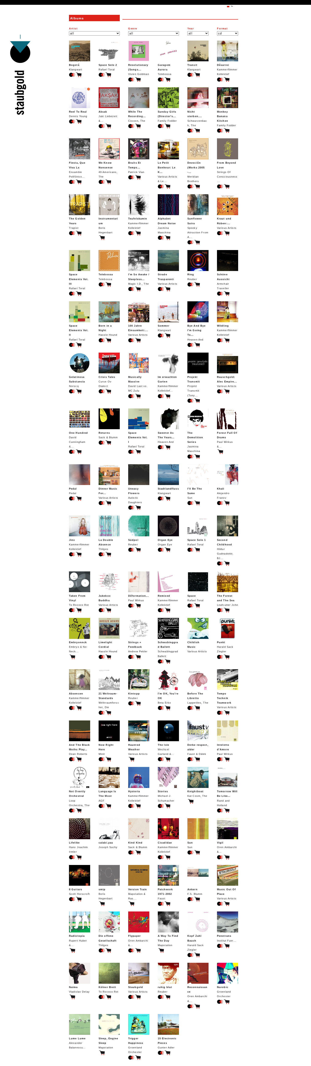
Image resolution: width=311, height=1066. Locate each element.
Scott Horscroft (79, 891)
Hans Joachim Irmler (78, 847)
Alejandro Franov (223, 493)
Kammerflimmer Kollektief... (168, 384)
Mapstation (168, 940)
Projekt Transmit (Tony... (193, 386)
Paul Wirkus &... (227, 439)
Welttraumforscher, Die (109, 700)
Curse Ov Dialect (107, 381)
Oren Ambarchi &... (227, 847)
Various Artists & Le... (167, 172)
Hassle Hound (108, 330)
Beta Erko (168, 698)
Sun (194, 493)
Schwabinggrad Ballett (168, 649)
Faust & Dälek (197, 749)
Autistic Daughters (135, 495)
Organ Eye (165, 542)
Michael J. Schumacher (166, 796)
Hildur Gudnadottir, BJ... (225, 549)
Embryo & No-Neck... (78, 647)
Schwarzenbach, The (197, 118)
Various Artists (227, 223)
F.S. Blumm (194, 891)
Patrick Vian (136, 167)
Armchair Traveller (223, 281)
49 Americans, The (108, 169)
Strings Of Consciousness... (227, 172)
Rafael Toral (108, 67)
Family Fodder (167, 116)
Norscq (77, 381)
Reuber (192, 276)
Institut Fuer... (226, 938)
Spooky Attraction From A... (197, 227)
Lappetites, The (197, 698)
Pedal (73, 491)
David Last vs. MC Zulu (138, 384)
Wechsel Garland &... (166, 749)
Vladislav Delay (79, 989)
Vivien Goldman (138, 69)
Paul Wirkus (138, 598)
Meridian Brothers (196, 172)
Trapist (77, 223)
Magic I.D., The (138, 279)
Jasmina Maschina (167, 225)
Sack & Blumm (108, 435)
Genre (132, 28)
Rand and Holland (227, 798)
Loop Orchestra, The (79, 798)
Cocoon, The (137, 116)
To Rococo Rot (79, 600)
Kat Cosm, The (197, 793)
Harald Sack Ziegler (225, 647)
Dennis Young (78, 114)
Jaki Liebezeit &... (108, 116)
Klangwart (75, 67)
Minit (106, 749)
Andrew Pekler (138, 647)
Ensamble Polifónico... (77, 169)
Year (190, 28)
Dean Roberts (79, 749)
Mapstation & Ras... (137, 894)
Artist (73, 28)
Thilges (106, 544)
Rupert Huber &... (78, 940)
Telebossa (164, 69)
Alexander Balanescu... (77, 1043)
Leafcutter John (227, 600)
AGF (107, 796)
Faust (165, 894)
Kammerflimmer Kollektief (227, 69)
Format (222, 28)
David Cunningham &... (78, 439)
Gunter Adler (167, 1043)
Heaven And (196, 332)
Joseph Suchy (108, 845)
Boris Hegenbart (108, 225)
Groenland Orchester (224, 992)
